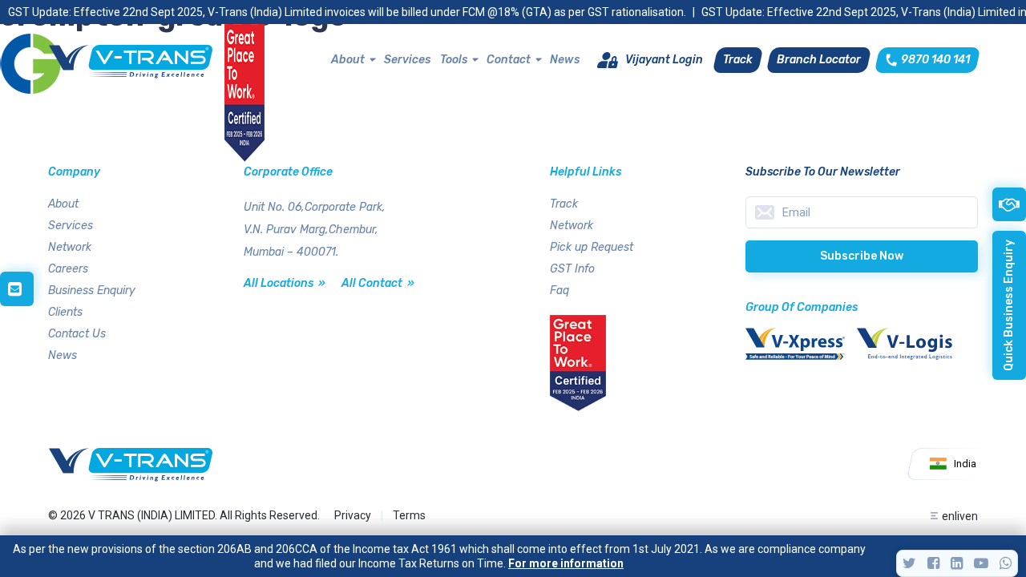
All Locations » (284, 283)
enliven (960, 516)
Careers (68, 269)
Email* (861, 212)
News (565, 60)
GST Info (572, 269)
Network (69, 247)
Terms (409, 515)
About (348, 60)
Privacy (352, 515)
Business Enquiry (91, 290)
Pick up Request (591, 247)
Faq (559, 290)
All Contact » (377, 283)
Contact (509, 60)
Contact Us (77, 334)
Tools (453, 60)
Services (407, 60)
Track (564, 204)
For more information (566, 563)
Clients (65, 312)
